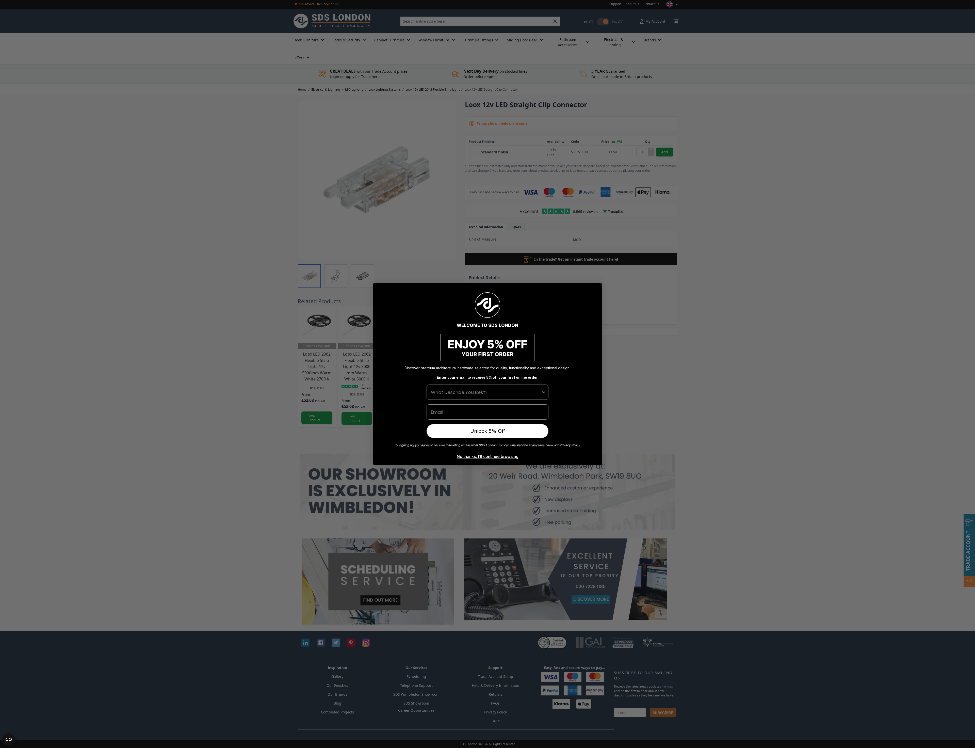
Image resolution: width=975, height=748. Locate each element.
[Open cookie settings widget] (9, 739)
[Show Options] (543, 392)
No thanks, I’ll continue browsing (487, 456)
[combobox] (486, 392)
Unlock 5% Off (487, 431)
